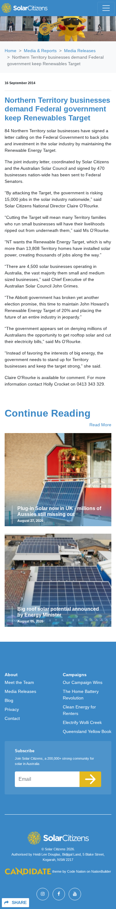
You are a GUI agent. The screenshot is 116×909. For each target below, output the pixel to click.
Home (10, 50)
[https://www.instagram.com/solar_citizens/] (43, 894)
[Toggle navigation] (106, 8)
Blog (9, 700)
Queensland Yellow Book (87, 731)
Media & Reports (40, 50)
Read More (100, 424)
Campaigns (75, 674)
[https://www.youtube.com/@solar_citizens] (75, 894)
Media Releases (80, 50)
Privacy (12, 709)
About (11, 674)
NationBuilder (101, 872)
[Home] (24, 8)
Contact (12, 718)
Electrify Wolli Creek (82, 722)
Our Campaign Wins (82, 682)
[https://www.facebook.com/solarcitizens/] (59, 894)
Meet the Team (19, 682)
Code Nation (76, 872)
